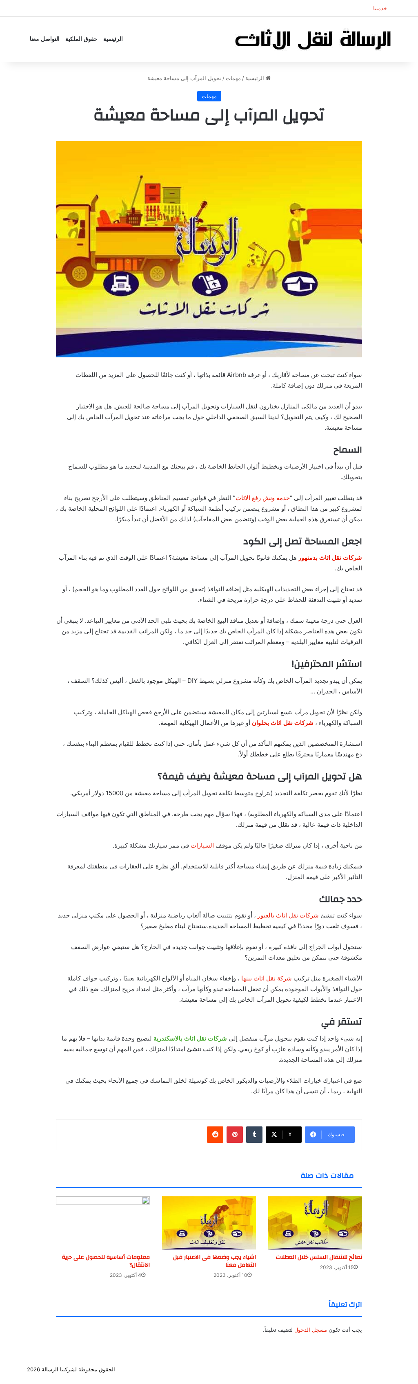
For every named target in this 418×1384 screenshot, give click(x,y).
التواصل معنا (45, 39)
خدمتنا (380, 8)
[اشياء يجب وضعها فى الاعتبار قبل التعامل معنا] (209, 1222)
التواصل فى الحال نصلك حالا (257, 1369)
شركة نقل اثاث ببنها (266, 978)
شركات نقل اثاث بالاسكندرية (190, 1038)
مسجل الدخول (310, 1329)
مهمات (233, 78)
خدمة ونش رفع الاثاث (263, 498)
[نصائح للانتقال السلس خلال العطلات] (315, 1222)
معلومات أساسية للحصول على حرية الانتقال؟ (106, 1261)
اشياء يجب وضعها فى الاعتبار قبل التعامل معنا (214, 1261)
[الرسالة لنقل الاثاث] (313, 39)
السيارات (202, 845)
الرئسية (380, 1369)
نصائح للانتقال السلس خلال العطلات (319, 1257)
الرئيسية (113, 39)
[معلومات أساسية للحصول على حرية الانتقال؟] (103, 1222)
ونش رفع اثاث (310, 1369)
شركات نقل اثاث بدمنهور (330, 557)
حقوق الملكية (81, 39)
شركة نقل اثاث (349, 1369)
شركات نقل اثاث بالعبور (288, 915)
